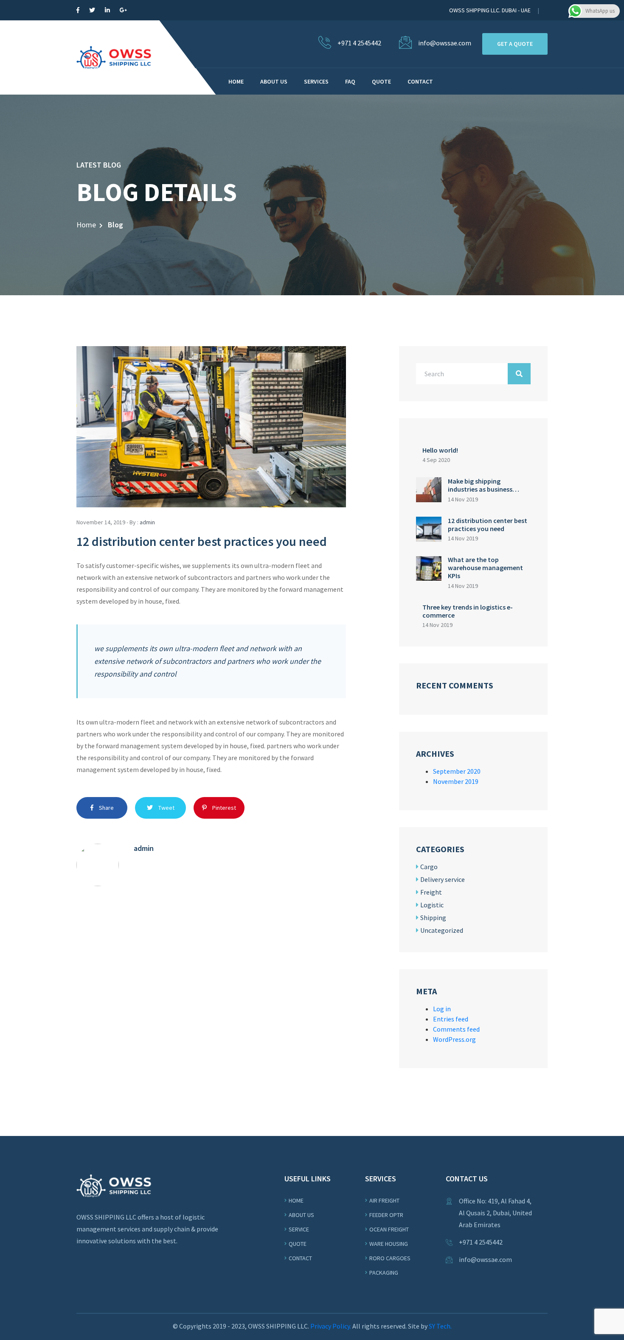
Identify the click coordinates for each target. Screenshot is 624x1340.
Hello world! (440, 450)
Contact (300, 1258)
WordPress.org (454, 1039)
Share (106, 807)
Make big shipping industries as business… (483, 485)
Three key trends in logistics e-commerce (467, 611)
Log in (442, 1008)
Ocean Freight (389, 1229)
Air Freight (384, 1200)
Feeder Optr (386, 1215)
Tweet (165, 807)
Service (299, 1229)
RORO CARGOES (389, 1258)
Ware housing (388, 1244)
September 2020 (457, 771)
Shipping (433, 917)
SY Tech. (440, 1326)
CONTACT (420, 81)
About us (301, 1215)
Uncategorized (441, 930)
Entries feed (450, 1019)
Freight (431, 892)
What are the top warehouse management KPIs (485, 567)
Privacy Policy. (330, 1326)
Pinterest (223, 807)
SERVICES (316, 81)
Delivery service (442, 879)
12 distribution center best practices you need (487, 524)
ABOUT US (273, 81)
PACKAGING (383, 1272)
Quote (297, 1244)
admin (147, 522)
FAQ (350, 81)
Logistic (432, 905)
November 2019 (455, 781)
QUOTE (381, 81)
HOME (236, 81)
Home (86, 224)
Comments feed (456, 1029)
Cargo (429, 866)
